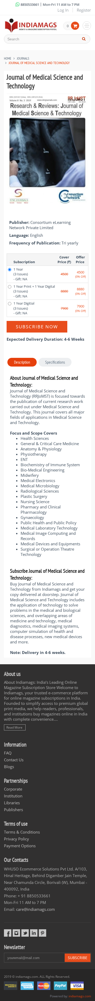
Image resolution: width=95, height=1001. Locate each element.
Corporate (13, 789)
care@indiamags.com (35, 909)
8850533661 (30, 4)
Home (7, 58)
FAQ (8, 752)
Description (22, 362)
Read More (14, 727)
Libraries (12, 802)
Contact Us (13, 759)
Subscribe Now (37, 327)
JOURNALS (23, 58)
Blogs (9, 766)
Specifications (55, 362)
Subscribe (77, 957)
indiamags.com (80, 996)
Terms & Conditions (22, 832)
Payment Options (20, 845)
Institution (13, 795)
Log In (63, 10)
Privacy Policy (16, 838)
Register (84, 10)
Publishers (13, 809)
